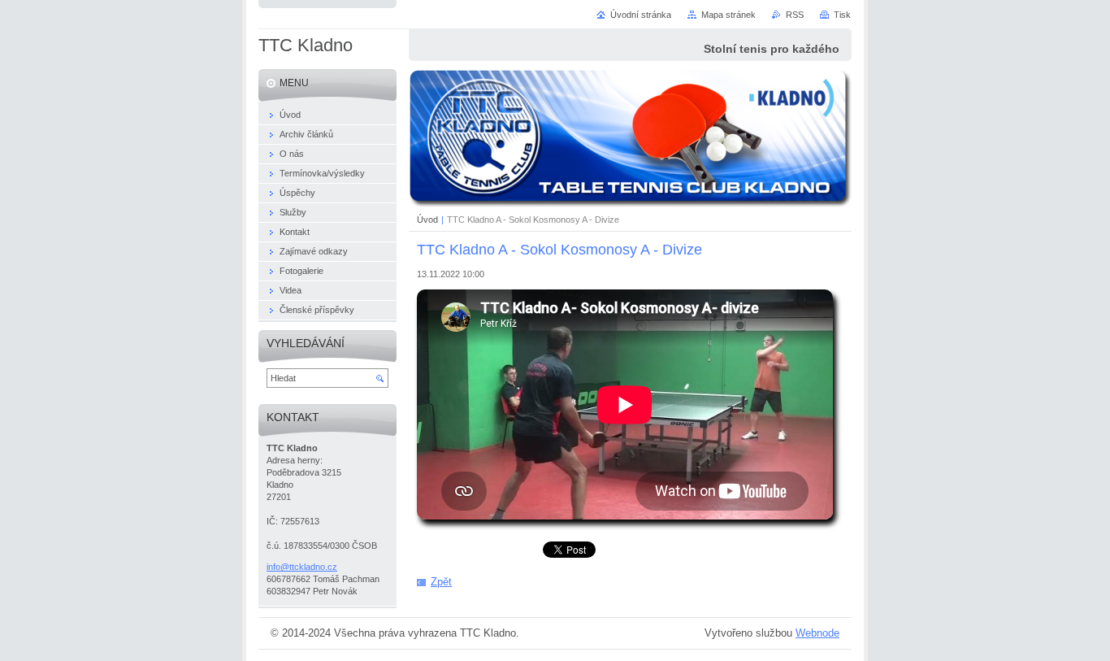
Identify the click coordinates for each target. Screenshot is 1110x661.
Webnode (817, 633)
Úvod (427, 219)
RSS (795, 15)
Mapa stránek (728, 15)
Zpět (441, 582)
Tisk (842, 15)
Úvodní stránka (640, 15)
